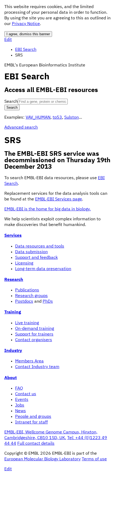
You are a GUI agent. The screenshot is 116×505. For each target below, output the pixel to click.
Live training (27, 323)
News (20, 411)
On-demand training (34, 329)
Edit (8, 40)
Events (21, 400)
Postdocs (24, 301)
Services (13, 236)
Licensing (24, 263)
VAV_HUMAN (38, 117)
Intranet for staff (31, 422)
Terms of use (94, 459)
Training (12, 312)
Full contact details (35, 444)
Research (13, 280)
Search (11, 102)
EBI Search (25, 50)
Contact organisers (33, 340)
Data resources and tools (39, 246)
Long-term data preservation (43, 269)
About (10, 378)
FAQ (19, 388)
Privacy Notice (26, 24)
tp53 (57, 117)
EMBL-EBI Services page (58, 199)
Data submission (31, 252)
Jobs (19, 405)
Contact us (25, 394)
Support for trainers (34, 334)
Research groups (31, 296)
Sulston (71, 117)
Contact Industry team (37, 367)
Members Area (29, 361)
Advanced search (21, 127)
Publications (27, 290)
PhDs (48, 301)
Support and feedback (36, 258)
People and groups (33, 417)
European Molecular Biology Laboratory (42, 459)
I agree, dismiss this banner (28, 34)
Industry (13, 351)
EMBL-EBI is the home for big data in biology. (47, 209)
